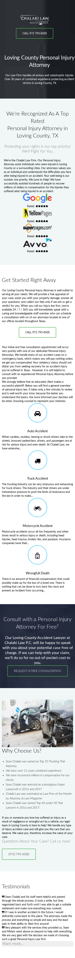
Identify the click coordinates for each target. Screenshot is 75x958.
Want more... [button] (12, 944)
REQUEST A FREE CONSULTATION (37, 670)
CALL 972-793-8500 (34, 33)
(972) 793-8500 (18, 854)
